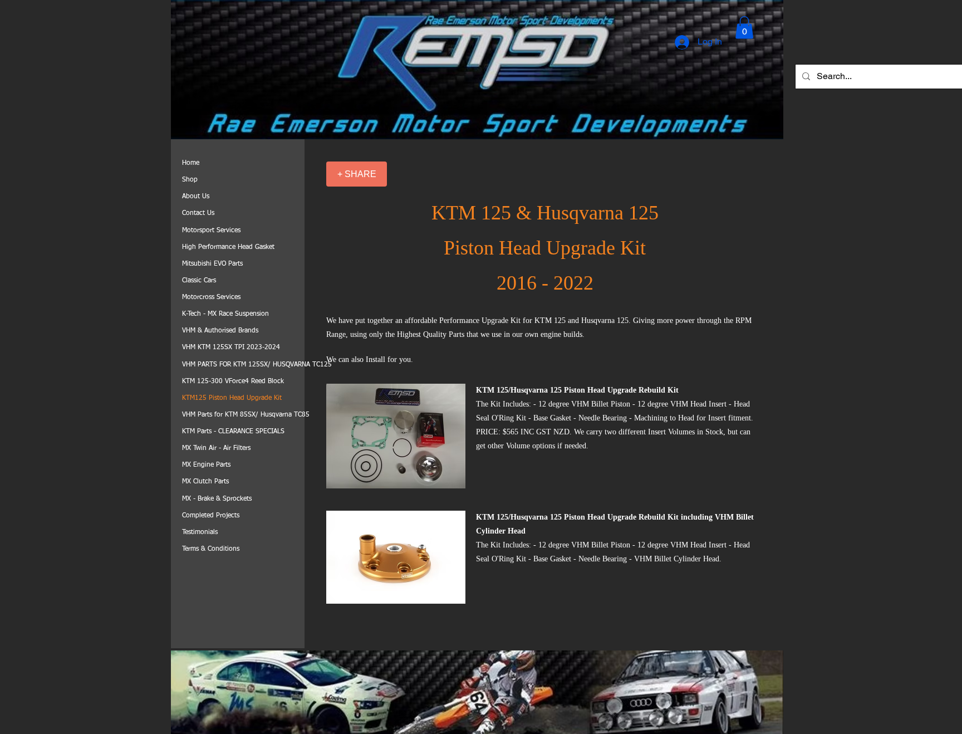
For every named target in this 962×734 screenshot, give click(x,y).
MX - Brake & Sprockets (217, 499)
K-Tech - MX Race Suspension (225, 314)
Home (190, 163)
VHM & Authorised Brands (220, 330)
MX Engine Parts (206, 465)
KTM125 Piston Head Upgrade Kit (232, 398)
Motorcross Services (211, 297)
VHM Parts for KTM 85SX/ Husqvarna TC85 (246, 415)
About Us (195, 196)
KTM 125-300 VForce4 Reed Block (233, 381)
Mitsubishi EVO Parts (212, 264)
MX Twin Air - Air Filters (216, 448)
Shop (190, 180)
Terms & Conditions (210, 549)
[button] (744, 27)
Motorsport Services (211, 230)
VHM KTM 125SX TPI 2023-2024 (231, 347)
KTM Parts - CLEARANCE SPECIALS (233, 431)
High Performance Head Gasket (228, 247)
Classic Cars (199, 280)
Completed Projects (210, 515)
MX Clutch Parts (205, 481)
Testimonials (200, 532)
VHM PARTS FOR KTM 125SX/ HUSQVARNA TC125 (257, 364)
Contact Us (198, 213)
